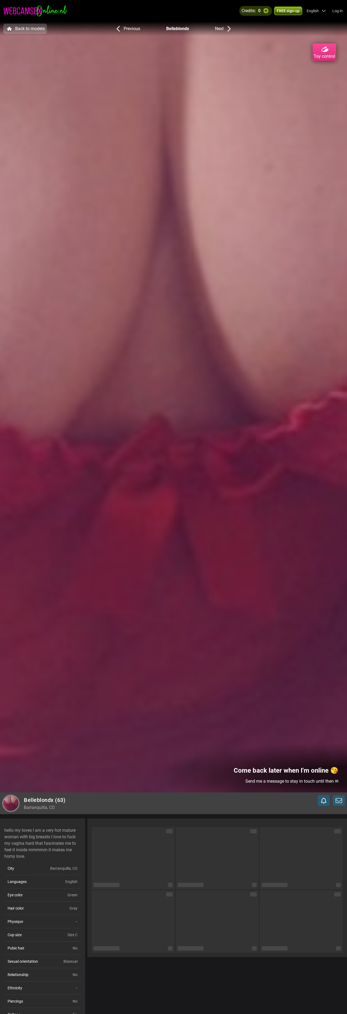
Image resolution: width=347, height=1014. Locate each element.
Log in (337, 11)
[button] (316, 11)
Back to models (30, 28)
